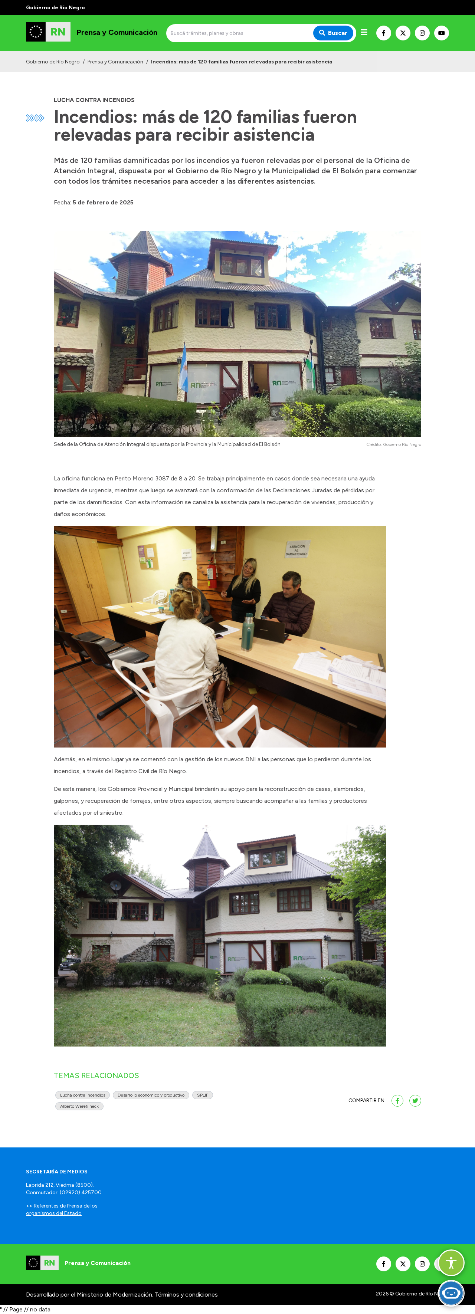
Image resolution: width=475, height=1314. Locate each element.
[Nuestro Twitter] (403, 33)
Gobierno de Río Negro (53, 62)
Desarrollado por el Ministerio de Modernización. (89, 1294)
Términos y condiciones (186, 1294)
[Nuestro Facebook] (383, 33)
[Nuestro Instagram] (422, 33)
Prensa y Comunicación (115, 62)
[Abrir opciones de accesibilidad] (451, 1262)
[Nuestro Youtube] (441, 33)
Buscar (337, 32)
